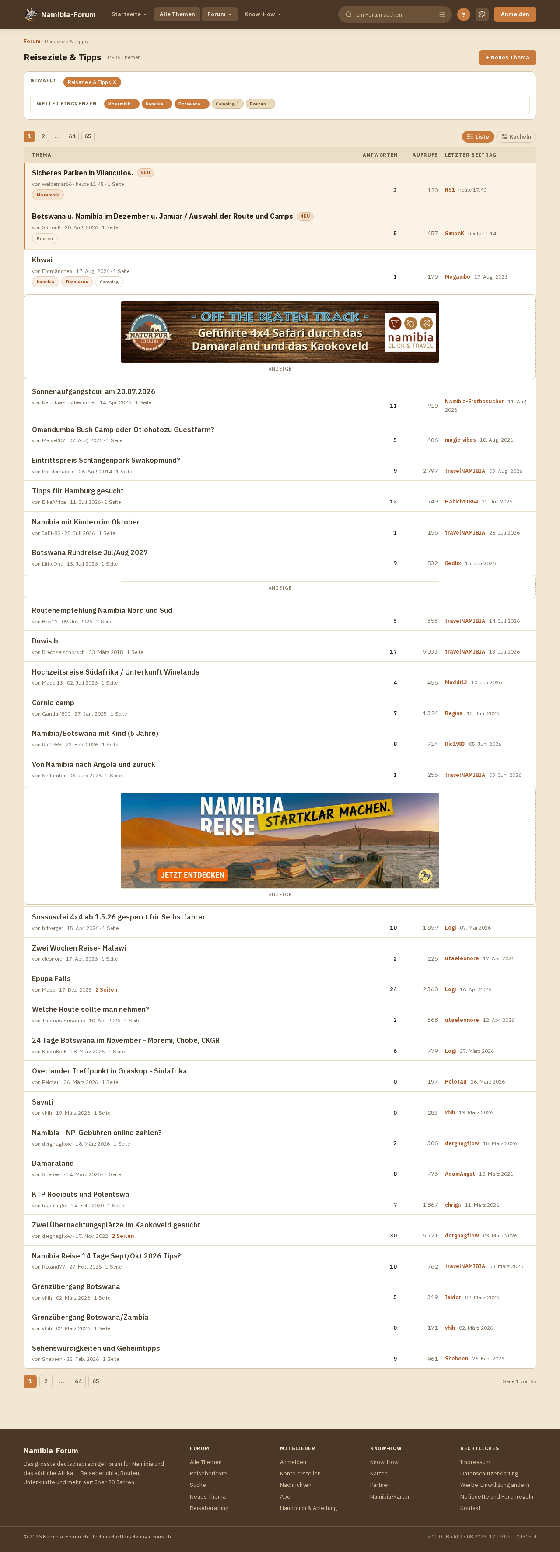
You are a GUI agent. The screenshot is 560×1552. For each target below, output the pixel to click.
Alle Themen (177, 14)
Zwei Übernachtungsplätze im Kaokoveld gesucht (116, 1224)
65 (87, 136)
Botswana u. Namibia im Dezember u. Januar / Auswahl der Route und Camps (162, 216)
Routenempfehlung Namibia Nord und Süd (102, 610)
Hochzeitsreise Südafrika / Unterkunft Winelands (116, 672)
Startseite (126, 14)
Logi (450, 927)
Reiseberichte (208, 1473)
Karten (379, 1473)
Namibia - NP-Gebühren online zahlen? (97, 1132)
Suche (198, 1485)
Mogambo (457, 276)
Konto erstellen (300, 1473)
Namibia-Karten (390, 1496)
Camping (228, 104)
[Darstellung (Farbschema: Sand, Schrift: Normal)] (482, 14)
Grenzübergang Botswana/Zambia (90, 1317)
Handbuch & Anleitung (308, 1508)
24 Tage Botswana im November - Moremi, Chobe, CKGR (126, 1040)
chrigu (453, 1205)
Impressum (475, 1462)
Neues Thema (208, 1496)
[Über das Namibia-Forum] (31, 14)
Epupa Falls (51, 978)
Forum (216, 14)
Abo (285, 1496)
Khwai (42, 259)
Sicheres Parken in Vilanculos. (82, 172)
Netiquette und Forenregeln (496, 1496)
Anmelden (515, 14)
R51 (450, 189)
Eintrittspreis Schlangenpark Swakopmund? (106, 460)
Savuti (42, 1102)
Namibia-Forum (68, 14)
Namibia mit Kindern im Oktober (86, 521)
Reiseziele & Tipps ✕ (92, 82)
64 (72, 136)
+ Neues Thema (507, 57)
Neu (145, 172)
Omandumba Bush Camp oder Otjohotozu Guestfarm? (123, 429)
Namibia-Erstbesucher (474, 401)
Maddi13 (456, 682)
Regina (454, 713)
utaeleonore (462, 958)
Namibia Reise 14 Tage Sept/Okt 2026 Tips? (106, 1255)
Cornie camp (53, 702)
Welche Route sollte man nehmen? (90, 1009)
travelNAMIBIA (465, 471)
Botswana (192, 104)
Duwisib (45, 640)
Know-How (260, 14)
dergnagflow (462, 1143)
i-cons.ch (160, 1536)
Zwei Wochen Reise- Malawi (79, 948)
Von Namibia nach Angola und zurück (93, 764)
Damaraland (53, 1163)
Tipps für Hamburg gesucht (78, 490)
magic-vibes (460, 440)
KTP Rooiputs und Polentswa (81, 1194)
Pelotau (456, 1081)
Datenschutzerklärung (489, 1473)
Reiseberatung (209, 1508)
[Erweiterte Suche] (442, 14)
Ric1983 (455, 744)
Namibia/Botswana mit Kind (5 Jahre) (95, 733)
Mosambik (122, 104)
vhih (450, 1112)
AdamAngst (460, 1174)
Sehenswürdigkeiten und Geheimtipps (96, 1348)
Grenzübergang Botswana (76, 1286)
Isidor (453, 1297)
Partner (379, 1485)
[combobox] (394, 15)
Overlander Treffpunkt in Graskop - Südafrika (109, 1070)
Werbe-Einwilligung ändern (494, 1485)
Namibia (157, 104)
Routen (260, 104)
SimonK (454, 233)
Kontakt (470, 1508)
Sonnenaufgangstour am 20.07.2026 (93, 391)
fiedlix (453, 563)
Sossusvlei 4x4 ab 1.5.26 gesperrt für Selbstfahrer (119, 916)
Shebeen (456, 1358)
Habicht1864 (461, 501)
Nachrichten (296, 1485)
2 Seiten (106, 989)
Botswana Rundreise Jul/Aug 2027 (90, 552)
